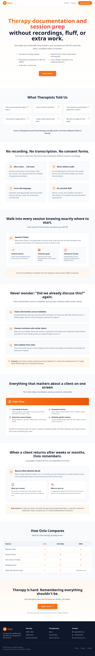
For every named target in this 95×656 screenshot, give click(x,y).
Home (66, 3)
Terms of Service (54, 638)
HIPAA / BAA (29, 632)
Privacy (73, 3)
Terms (76, 648)
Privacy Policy (53, 635)
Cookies (89, 648)
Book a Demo (85, 3)
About (51, 632)
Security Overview (31, 638)
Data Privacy (30, 635)
